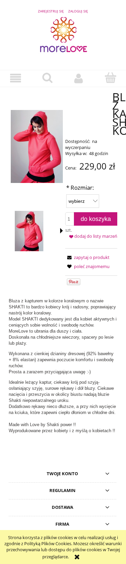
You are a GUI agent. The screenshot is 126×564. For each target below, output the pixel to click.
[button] (16, 78)
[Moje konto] (79, 78)
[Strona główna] (63, 38)
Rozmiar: (80, 187)
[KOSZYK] (110, 77)
